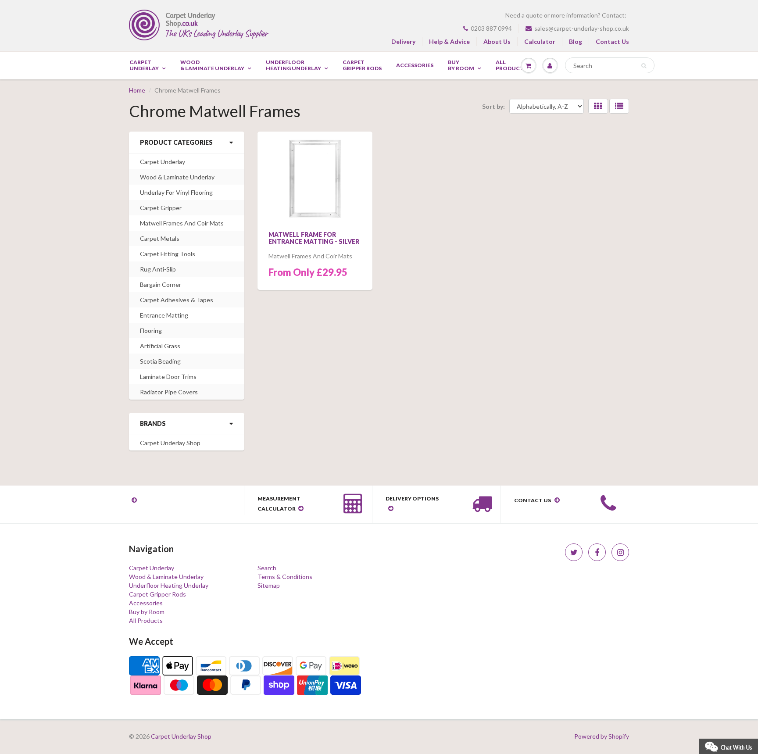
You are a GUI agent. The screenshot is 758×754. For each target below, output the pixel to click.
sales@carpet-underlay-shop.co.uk (581, 28)
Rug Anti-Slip (158, 269)
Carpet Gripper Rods (362, 65)
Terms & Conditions (284, 576)
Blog (575, 41)
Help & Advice (449, 41)
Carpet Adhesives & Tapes (176, 300)
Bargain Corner (160, 284)
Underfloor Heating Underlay (293, 65)
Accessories (414, 65)
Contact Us (612, 41)
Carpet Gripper (161, 207)
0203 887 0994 (491, 28)
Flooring (151, 330)
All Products (146, 620)
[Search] (644, 66)
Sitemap (268, 585)
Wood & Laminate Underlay (212, 65)
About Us (497, 41)
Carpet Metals (159, 238)
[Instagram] (620, 552)
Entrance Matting (164, 315)
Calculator (539, 41)
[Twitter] (574, 552)
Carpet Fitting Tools (167, 253)
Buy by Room (461, 65)
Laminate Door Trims (168, 376)
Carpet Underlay (144, 65)
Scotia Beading (160, 361)
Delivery (403, 41)
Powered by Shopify (601, 736)
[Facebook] (597, 552)
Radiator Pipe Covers (169, 392)
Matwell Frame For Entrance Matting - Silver (313, 238)
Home (137, 90)
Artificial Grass (160, 346)
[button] (728, 745)
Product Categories (176, 142)
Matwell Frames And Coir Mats (182, 223)
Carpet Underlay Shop (170, 443)
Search (266, 568)
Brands (153, 423)
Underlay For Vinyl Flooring (176, 192)
